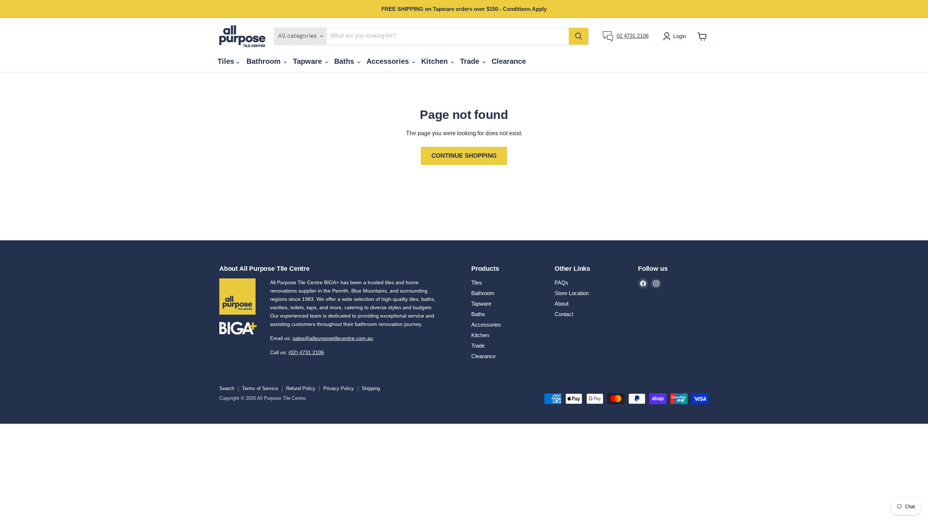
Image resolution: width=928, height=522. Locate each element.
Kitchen (435, 61)
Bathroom (264, 61)
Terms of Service (260, 388)
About (561, 304)
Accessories (388, 61)
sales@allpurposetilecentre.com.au (333, 338)
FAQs (561, 282)
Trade (470, 61)
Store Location (572, 293)
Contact (564, 314)
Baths (345, 61)
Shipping (371, 388)
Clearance (509, 61)
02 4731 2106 (633, 36)
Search (226, 388)
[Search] (578, 36)
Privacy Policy (338, 388)
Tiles (227, 61)
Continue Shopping (464, 155)
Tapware (308, 61)
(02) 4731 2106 (306, 352)
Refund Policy (300, 388)
